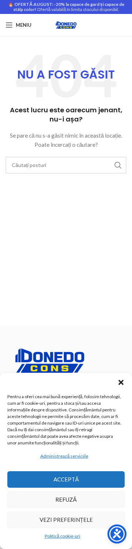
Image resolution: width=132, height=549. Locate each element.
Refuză (66, 499)
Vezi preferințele (66, 519)
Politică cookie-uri (62, 536)
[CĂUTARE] (118, 165)
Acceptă (66, 479)
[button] (121, 382)
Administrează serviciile (64, 456)
